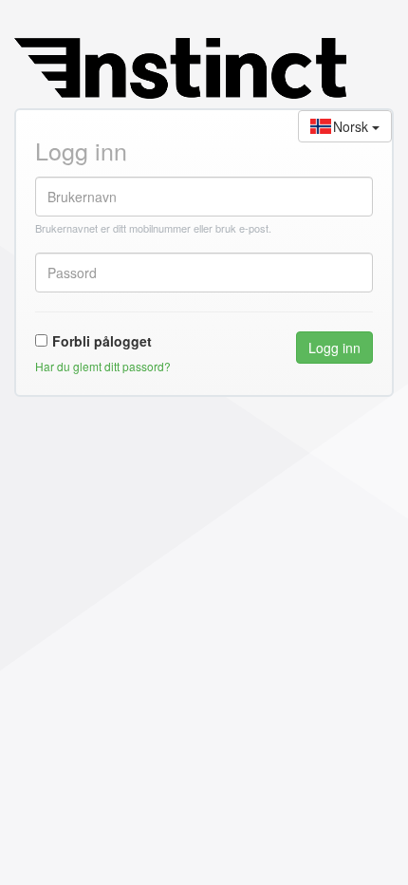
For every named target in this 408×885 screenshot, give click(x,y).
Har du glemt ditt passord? (103, 366)
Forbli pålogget (102, 340)
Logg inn (334, 347)
